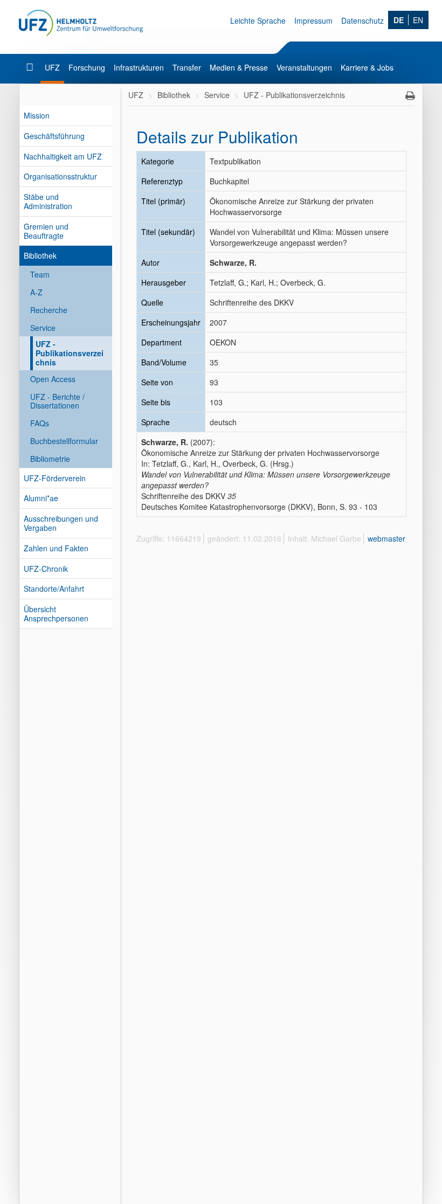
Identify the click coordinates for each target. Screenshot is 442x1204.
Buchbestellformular (64, 440)
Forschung (86, 67)
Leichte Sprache (258, 20)
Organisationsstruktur (60, 176)
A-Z (36, 292)
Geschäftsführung (54, 135)
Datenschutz (362, 20)
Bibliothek (40, 255)
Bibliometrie (50, 458)
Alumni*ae (41, 498)
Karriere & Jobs (367, 67)
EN (418, 20)
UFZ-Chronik (46, 568)
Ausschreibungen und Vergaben (61, 523)
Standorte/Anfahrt (54, 588)
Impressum (313, 20)
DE (398, 20)
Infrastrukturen (139, 67)
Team (40, 274)
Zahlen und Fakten (56, 548)
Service (43, 327)
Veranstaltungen (304, 67)
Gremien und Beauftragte (46, 231)
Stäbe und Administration (48, 201)
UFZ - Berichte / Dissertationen (57, 401)
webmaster (386, 538)
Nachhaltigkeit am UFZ (63, 156)
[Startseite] (31, 67)
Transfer (186, 67)
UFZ (52, 67)
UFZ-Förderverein (55, 478)
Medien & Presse (239, 67)
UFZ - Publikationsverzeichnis (69, 353)
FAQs (39, 423)
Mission (37, 115)
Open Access (52, 378)
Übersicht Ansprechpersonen (56, 614)
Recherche (48, 310)
